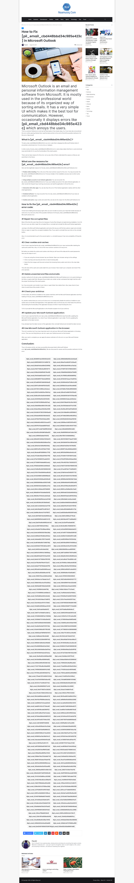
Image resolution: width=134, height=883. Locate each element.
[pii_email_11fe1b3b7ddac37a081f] (39, 599)
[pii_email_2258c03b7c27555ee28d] (39, 786)
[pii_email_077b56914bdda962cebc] (38, 462)
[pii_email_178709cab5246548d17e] (39, 673)
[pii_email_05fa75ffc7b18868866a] (64, 435)
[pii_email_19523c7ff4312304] (65, 693)
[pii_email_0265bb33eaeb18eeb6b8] (65, 385)
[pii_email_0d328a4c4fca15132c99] (65, 546)
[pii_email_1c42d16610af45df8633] (39, 729)
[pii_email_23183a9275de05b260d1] (65, 796)
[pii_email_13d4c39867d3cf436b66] (65, 626)
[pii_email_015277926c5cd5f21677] (39, 369)
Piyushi (26, 44)
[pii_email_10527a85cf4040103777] (65, 579)
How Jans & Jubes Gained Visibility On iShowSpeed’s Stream (92, 76)
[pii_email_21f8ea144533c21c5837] (65, 783)
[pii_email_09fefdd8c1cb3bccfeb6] (65, 499)
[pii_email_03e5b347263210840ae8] (39, 412)
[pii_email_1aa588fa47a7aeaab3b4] (39, 703)
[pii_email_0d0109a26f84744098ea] (65, 542)
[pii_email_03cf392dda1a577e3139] (65, 405)
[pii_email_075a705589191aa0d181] (39, 459)
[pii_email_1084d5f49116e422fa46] (65, 582)
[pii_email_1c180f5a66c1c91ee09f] (63, 723)
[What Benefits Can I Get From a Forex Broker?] (31, 862)
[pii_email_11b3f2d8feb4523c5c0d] (39, 596)
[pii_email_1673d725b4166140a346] (65, 653)
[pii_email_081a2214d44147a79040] (65, 476)
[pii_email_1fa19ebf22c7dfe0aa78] (65, 756)
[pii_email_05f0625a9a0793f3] (39, 435)
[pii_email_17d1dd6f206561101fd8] (65, 679)
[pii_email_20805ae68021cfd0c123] (40, 769)
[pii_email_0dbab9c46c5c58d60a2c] (65, 556)
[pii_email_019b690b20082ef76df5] (65, 372)
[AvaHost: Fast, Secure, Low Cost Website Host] (106, 69)
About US (103, 880)
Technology (74, 19)
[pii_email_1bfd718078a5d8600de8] (65, 719)
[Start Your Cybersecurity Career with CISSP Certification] (106, 32)
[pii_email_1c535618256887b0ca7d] (65, 729)
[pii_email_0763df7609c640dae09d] (65, 459)
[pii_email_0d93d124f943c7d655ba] (39, 552)
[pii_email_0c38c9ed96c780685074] (64, 526)
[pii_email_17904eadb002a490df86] (65, 673)
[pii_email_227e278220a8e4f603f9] (65, 786)
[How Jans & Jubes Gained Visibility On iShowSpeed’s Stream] (92, 69)
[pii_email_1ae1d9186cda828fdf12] (38, 709)
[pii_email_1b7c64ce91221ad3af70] (65, 716)
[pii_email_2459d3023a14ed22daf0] (39, 823)
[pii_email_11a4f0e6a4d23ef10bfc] (65, 592)
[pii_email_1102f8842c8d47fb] (39, 589)
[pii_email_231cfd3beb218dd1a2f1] (39, 800)
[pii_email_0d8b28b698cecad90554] (63, 549)
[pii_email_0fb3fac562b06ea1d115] (39, 572)
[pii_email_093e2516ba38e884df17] (65, 486)
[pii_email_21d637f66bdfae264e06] (39, 783)
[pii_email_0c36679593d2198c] (38, 526)
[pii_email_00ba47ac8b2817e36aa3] (65, 362)
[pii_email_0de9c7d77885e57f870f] (39, 559)
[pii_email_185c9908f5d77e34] (40, 686)
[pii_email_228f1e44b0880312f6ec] (39, 793)
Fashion (51, 19)
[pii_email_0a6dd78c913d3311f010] (65, 506)
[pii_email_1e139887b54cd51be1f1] (65, 739)
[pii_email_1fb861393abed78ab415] (39, 759)
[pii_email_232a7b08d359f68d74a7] (64, 800)
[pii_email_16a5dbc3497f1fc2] (65, 656)
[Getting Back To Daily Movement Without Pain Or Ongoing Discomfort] (106, 51)
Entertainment (43, 19)
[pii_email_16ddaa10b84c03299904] (65, 659)
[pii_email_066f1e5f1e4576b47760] (39, 449)
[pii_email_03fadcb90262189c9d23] (38, 415)
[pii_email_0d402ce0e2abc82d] (38, 549)
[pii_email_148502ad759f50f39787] (39, 633)
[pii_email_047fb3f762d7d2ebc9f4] (39, 419)
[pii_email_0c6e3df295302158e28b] (39, 532)
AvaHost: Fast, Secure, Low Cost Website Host (105, 76)
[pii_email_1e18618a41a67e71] (39, 743)
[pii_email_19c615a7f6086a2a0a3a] (39, 699)
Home (29, 19)
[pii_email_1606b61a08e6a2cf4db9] (39, 643)
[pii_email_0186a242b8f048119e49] (39, 372)
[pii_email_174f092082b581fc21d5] (39, 669)
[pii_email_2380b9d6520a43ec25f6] (65, 810)
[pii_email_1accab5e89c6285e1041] (65, 703)
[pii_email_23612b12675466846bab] (65, 806)
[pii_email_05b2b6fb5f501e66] (65, 429)
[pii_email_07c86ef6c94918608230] (39, 469)
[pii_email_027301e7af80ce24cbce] (39, 389)
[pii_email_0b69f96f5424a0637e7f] (39, 519)
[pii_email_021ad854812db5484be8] (38, 382)
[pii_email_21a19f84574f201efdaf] (65, 779)
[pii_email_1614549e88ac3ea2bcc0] (65, 643)
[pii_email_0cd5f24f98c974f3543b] (65, 539)
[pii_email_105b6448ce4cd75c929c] (39, 582)
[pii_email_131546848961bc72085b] (39, 616)
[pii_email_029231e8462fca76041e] (39, 392)
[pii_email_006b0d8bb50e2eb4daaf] (65, 359)
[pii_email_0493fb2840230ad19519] (65, 419)
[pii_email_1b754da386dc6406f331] (39, 716)
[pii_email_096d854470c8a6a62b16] (38, 492)
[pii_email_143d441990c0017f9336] (39, 629)
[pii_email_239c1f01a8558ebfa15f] (40, 816)
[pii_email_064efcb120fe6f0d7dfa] (39, 445)
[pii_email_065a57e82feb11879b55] (65, 445)
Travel (84, 19)
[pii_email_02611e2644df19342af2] (39, 385)
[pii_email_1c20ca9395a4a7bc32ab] (39, 726)
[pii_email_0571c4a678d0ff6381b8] (41, 429)
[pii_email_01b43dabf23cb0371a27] (39, 375)
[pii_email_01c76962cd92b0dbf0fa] (65, 375)
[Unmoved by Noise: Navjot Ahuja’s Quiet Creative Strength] (92, 51)
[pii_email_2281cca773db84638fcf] (65, 789)
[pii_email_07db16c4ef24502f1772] (65, 472)
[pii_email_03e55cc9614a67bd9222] (65, 409)
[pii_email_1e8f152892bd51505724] (39, 746)
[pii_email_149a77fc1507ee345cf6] (65, 633)
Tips (80, 19)
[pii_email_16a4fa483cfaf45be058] (41, 656)
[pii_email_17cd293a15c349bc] (65, 676)
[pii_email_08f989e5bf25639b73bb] (65, 479)
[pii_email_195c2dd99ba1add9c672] (39, 696)
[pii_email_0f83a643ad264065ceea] (39, 569)
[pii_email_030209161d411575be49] (65, 395)
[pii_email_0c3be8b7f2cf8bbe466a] (39, 529)
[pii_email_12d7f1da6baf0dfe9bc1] (63, 609)
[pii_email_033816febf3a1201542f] (39, 399)
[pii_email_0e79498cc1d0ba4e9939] (64, 562)
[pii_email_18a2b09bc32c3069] (64, 686)
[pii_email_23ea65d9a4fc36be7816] (38, 820)
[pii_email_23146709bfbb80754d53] (38, 796)
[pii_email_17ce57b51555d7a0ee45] (39, 679)
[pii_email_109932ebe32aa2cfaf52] (65, 586)
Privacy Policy (96, 880)
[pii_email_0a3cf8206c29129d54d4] (38, 502)
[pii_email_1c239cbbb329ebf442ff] (65, 726)
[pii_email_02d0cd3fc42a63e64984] (38, 395)
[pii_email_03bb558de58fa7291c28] (39, 405)
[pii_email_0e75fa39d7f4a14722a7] (39, 562)
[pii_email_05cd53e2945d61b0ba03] (38, 432)
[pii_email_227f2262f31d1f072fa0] (39, 789)
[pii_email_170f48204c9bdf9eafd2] (65, 663)
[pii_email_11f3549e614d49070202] (65, 596)
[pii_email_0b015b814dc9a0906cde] (40, 516)
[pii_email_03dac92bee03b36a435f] (38, 409)
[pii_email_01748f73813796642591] (65, 369)
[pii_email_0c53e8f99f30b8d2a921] (65, 529)
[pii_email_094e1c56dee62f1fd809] (39, 489)
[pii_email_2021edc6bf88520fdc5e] (65, 763)
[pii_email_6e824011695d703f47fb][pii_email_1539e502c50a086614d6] (52, 826)
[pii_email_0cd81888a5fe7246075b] (38, 542)
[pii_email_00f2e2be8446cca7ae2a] (65, 365)
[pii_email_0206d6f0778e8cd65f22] (39, 379)
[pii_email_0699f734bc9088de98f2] (65, 449)
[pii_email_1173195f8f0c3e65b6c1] (39, 592)
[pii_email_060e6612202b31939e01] (38, 439)
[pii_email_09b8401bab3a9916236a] (65, 496)
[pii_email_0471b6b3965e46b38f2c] (65, 415)
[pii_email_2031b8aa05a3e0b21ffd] (65, 766)
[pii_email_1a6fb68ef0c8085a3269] (65, 699)
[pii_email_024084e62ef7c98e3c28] (65, 382)
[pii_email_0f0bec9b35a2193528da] (65, 566)
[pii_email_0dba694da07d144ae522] (39, 556)
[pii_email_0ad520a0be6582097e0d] (65, 512)
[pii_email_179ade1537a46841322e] (40, 676)
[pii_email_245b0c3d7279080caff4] (65, 823)
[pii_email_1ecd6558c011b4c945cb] (65, 746)
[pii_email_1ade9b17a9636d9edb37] (65, 706)
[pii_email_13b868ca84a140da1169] (65, 622)
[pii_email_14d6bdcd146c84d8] (39, 636)
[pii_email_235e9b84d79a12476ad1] (38, 806)
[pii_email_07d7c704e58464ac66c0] (39, 472)
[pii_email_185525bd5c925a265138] (65, 683)
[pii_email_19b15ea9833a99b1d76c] (65, 696)
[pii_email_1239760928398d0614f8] (65, 602)
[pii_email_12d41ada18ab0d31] (39, 609)
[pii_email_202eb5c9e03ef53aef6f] (39, 766)
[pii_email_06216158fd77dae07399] (65, 439)
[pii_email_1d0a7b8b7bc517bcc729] (65, 733)
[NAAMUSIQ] (67, 8)
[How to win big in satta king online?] (52, 862)
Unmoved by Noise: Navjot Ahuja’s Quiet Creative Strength (91, 58)
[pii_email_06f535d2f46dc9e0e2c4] (65, 452)
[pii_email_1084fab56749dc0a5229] (39, 586)
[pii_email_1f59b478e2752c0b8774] (39, 756)
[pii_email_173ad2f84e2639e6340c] (65, 666)
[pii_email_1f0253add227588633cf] (65, 749)
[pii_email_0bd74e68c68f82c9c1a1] (41, 522)
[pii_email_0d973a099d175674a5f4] (65, 552)
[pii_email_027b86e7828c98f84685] (65, 389)
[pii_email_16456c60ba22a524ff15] (65, 649)
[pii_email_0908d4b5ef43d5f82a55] (65, 482)
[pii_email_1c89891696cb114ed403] (39, 733)
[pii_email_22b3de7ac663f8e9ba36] (65, 793)
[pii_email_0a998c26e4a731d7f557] (38, 512)
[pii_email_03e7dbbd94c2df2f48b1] (66, 412)
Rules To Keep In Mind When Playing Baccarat (71, 870)
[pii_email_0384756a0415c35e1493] (65, 402)
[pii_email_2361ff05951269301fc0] (39, 810)
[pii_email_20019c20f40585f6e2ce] (39, 763)
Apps (88, 89)
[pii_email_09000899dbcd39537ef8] (38, 482)
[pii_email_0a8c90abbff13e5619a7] (39, 509)
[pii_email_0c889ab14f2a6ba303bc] (39, 536)
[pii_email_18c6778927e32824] (41, 689)
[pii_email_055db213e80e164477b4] (65, 425)
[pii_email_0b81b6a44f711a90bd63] (65, 519)
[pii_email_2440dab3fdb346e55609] (65, 820)
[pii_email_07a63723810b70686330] (65, 466)
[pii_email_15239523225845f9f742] (39, 639)
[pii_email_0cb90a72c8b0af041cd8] (65, 536)
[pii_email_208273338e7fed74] (65, 769)
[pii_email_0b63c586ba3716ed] (65, 516)
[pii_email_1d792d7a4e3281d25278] (65, 736)
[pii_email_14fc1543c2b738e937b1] (64, 636)
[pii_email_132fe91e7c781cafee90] (65, 616)
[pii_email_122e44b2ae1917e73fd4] (39, 602)
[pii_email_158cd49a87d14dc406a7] (65, 639)
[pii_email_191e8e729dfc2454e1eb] (41, 693)
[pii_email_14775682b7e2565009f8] (65, 629)
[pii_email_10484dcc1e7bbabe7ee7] (39, 579)
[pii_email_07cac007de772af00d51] (65, 469)
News (62, 19)
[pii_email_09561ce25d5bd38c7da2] (65, 489)
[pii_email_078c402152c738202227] (65, 462)
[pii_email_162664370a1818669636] (65, 646)
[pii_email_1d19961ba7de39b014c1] (39, 736)
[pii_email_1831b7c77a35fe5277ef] (39, 683)
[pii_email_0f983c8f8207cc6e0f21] (65, 569)
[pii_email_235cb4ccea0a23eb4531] (65, 803)
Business (36, 19)
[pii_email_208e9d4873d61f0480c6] (38, 773)
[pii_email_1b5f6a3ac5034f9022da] (65, 713)
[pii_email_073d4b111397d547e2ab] (65, 455)
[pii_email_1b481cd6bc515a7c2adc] (39, 713)
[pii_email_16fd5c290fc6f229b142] (39, 663)
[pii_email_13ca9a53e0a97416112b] (39, 626)
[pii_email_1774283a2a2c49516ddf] (65, 669)
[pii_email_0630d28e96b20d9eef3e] (38, 442)
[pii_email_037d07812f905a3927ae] (38, 402)
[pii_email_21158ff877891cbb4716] (65, 776)
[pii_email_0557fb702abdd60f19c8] (39, 425)
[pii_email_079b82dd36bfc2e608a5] (38, 466)
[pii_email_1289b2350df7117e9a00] (65, 606)
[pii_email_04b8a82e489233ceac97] (39, 422)
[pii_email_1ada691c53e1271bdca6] (39, 706)
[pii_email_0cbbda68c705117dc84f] (39, 539)
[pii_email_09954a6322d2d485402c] (65, 492)
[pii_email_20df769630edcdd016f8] (65, 773)
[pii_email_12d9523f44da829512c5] (65, 612)
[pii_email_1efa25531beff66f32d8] (39, 749)
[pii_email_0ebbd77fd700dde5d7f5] (39, 566)
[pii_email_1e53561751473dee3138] (63, 743)
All (27, 24)
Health (56, 19)
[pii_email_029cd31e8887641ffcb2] (65, 392)
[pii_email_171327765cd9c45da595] (39, 666)
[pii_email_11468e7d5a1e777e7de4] (63, 589)
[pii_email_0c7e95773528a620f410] (65, 532)
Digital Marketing (91, 94)
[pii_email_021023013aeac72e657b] (65, 379)
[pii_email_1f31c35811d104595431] (65, 753)
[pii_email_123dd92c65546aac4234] (39, 606)
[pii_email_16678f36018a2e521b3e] (39, 653)
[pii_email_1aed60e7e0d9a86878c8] (64, 709)
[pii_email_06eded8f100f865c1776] (39, 452)
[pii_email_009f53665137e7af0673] (39, 362)
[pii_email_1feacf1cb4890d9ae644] (65, 759)
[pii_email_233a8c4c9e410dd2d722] (38, 803)
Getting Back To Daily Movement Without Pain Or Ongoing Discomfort (106, 59)
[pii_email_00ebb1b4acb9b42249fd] (39, 365)
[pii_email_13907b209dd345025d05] (39, 622)
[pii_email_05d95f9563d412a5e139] (65, 432)
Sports (67, 19)
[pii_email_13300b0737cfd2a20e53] (39, 619)
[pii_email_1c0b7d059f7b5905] (39, 723)
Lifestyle (89, 104)
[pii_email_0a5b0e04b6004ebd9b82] (65, 502)
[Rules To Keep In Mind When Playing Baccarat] (73, 862)
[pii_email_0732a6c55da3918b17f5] (39, 455)
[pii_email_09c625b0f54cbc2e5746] (39, 499)
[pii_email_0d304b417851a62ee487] (39, 546)
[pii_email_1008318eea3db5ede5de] (40, 576)
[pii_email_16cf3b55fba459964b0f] (39, 659)
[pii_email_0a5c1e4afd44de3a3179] (39, 506)
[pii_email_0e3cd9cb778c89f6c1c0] (65, 559)
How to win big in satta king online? (50, 870)
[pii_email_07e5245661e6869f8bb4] (38, 476)
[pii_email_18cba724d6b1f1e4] (63, 689)
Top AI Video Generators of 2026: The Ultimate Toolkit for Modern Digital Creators (91, 40)
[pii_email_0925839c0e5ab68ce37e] (38, 486)
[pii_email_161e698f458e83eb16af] (39, 646)
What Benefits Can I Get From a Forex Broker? (30, 870)
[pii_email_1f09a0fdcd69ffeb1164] (39, 753)
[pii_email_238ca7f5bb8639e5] (39, 813)
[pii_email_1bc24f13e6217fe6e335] (39, 719)
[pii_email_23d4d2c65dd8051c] (65, 816)
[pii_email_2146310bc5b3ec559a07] (39, 779)
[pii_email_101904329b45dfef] (65, 576)
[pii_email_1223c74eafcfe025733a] (64, 599)
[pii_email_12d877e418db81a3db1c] (39, 612)
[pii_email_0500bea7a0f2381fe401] (66, 422)
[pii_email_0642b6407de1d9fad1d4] (65, 442)
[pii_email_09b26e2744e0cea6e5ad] (38, 496)
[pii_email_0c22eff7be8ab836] (65, 522)
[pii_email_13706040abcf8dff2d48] (65, 619)
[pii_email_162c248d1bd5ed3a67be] (39, 649)
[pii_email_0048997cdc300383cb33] (38, 359)
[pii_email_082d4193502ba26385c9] (38, 479)
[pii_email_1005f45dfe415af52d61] (64, 572)
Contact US (109, 880)
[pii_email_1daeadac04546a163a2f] (39, 739)
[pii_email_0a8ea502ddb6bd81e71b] (65, 509)
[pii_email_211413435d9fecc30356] (39, 776)
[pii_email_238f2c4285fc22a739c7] (64, 813)
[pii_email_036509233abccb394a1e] (64, 399)
